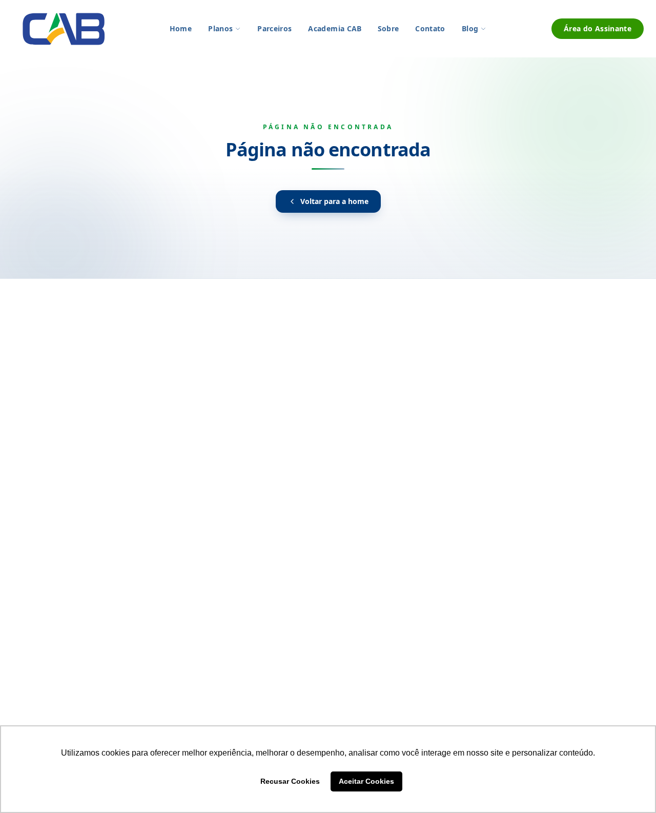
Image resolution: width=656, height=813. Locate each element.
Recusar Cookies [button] (290, 781)
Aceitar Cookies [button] (366, 781)
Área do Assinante (597, 28)
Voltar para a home (334, 201)
